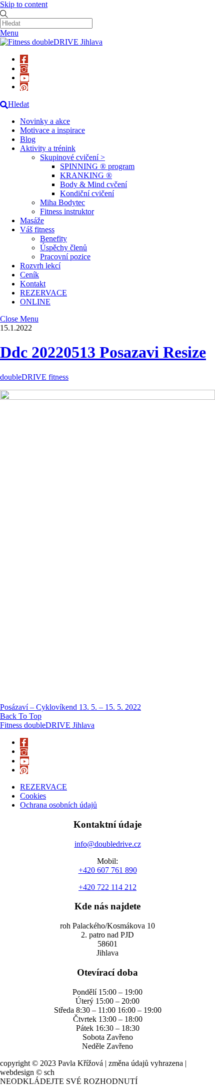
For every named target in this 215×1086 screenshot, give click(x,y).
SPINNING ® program (97, 166)
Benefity (53, 238)
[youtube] (24, 77)
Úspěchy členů (63, 247)
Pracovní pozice (65, 256)
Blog (28, 139)
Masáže (32, 220)
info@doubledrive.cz (107, 844)
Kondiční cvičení (87, 193)
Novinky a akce (45, 121)
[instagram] (24, 68)
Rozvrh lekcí (40, 265)
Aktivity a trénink (48, 148)
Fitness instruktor (67, 211)
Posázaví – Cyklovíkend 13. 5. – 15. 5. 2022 (70, 707)
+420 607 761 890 (107, 870)
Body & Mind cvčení (93, 184)
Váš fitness (37, 229)
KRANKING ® (86, 175)
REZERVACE (43, 292)
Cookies (33, 796)
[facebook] (24, 59)
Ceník (29, 274)
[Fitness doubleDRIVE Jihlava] (51, 42)
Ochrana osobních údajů (58, 805)
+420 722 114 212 (107, 887)
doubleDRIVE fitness (34, 377)
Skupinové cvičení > (72, 157)
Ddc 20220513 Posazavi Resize (103, 352)
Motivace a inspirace (52, 130)
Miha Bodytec (62, 202)
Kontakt (33, 283)
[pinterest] (24, 86)
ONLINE (35, 301)
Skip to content (24, 4)
